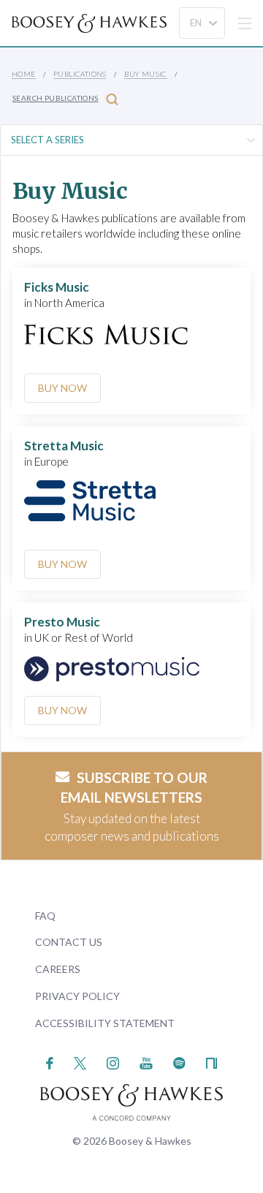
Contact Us (68, 942)
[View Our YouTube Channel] (146, 1061)
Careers (57, 969)
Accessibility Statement (105, 1023)
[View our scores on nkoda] (211, 1061)
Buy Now (62, 388)
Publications (80, 73)
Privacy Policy (77, 996)
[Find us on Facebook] (50, 1061)
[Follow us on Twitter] (80, 1061)
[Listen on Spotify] (179, 1061)
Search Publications (55, 98)
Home (24, 73)
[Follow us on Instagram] (113, 1061)
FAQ (45, 915)
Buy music (145, 73)
